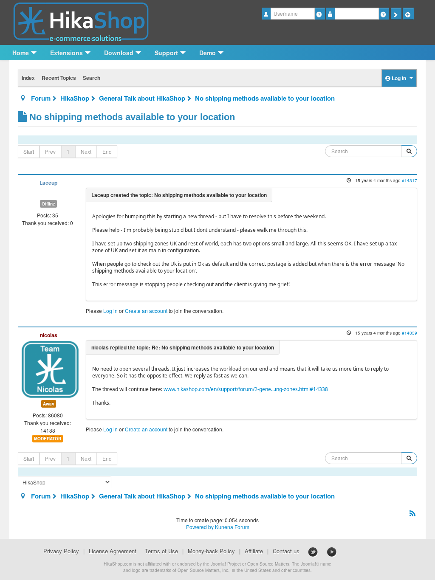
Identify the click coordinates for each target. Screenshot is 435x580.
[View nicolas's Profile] (50, 368)
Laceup (48, 182)
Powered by (200, 526)
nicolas (48, 335)
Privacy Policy (61, 551)
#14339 (409, 332)
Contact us (286, 551)
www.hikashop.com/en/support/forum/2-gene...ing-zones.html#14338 (246, 389)
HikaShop (74, 98)
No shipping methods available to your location (265, 98)
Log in (110, 310)
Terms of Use (161, 551)
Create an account (146, 310)
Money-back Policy (211, 551)
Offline (48, 204)
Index (28, 78)
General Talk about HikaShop (142, 98)
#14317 (409, 180)
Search (91, 78)
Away (48, 404)
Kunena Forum (232, 526)
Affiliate (254, 551)
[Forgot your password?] (384, 14)
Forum (41, 98)
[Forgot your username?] (319, 14)
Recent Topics (59, 78)
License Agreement (112, 551)
